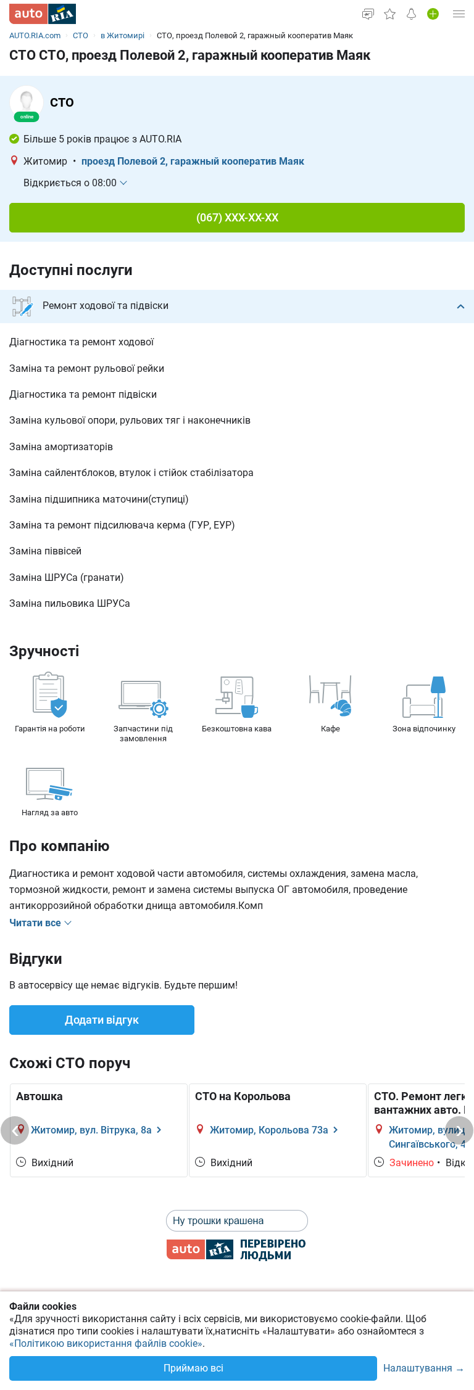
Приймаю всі (193, 1368)
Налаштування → (424, 1368)
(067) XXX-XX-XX (237, 217)
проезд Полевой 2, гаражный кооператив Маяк (192, 161)
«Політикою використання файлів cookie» (105, 1343)
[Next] (459, 1130)
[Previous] (15, 1130)
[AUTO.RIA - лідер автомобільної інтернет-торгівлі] (42, 14)
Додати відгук (102, 1019)
